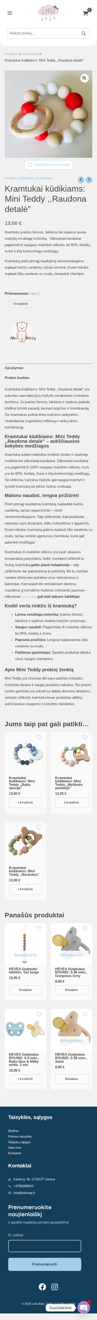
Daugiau (25, 990)
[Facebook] (42, 1287)
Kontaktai (14, 1153)
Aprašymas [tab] (14, 368)
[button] (84, 78)
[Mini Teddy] (22, 332)
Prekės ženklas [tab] (17, 378)
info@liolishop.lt (24, 1193)
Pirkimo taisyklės (20, 1136)
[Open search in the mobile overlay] (48, 33)
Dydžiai (13, 1131)
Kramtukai (44, 178)
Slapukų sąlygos (19, 1142)
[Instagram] (54, 1287)
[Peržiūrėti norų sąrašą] (39, 737)
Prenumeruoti (44, 1264)
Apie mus (14, 1147)
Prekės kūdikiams (19, 178)
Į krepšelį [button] (25, 802)
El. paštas (15, 1235)
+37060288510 (23, 1186)
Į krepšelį (20, 303)
